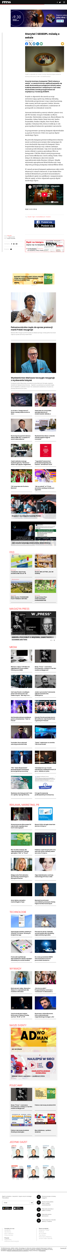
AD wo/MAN (42, 1233)
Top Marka (42, 1235)
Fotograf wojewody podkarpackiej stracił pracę (44, 794)
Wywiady (15, 968)
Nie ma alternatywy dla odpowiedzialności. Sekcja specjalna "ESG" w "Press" (20, 851)
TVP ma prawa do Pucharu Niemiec (20, 487)
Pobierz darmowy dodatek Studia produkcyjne (20, 1131)
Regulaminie (42, 1250)
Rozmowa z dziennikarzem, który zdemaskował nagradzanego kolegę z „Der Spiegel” (44, 1016)
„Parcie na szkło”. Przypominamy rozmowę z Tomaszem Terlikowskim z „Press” (44, 990)
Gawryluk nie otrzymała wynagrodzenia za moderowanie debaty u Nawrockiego (43, 413)
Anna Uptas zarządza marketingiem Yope (18, 901)
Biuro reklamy (9, 1233)
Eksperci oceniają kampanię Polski (26, 516)
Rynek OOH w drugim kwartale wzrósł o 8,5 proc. (45, 825)
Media (13, 647)
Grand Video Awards (45, 1238)
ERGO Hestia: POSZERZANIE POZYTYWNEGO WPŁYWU (19, 598)
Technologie (18, 912)
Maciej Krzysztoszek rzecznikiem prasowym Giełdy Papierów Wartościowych (45, 901)
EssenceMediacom (40, 216)
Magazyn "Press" (44, 1230)
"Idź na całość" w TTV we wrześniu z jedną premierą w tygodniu (44, 488)
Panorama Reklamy (45, 1237)
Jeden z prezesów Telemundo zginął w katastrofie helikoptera (45, 693)
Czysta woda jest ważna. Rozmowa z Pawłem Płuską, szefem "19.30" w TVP (20, 1015)
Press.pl (41, 1232)
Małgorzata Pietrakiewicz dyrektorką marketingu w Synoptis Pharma (19, 876)
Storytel (29, 216)
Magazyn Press (19, 608)
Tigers (33, 216)
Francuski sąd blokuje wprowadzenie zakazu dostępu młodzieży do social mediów (21, 958)
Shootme (48, 216)
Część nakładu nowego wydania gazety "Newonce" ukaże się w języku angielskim (21, 462)
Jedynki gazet (18, 1142)
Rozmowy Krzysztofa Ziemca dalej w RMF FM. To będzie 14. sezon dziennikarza (20, 437)
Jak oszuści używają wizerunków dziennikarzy (31, 543)
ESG (12, 552)
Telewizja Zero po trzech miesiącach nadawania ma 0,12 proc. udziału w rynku (45, 769)
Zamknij (63, 1248)
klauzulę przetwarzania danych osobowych (18, 1250)
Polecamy (16, 1085)
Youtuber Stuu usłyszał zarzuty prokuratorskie (19, 743)
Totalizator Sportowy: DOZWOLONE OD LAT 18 (18, 572)
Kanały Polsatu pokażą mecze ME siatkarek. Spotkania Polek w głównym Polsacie (45, 718)
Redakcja (8, 1230)
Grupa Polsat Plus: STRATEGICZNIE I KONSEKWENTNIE (41, 598)
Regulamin (8, 1239)
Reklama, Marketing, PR (24, 805)
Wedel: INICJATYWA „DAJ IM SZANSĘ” (44, 572)
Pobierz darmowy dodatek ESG (45, 1105)
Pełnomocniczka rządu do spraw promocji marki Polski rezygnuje (32, 328)
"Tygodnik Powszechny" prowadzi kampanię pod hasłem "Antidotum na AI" (43, 462)
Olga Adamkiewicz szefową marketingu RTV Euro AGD (44, 876)
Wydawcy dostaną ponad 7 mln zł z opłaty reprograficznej (21, 794)
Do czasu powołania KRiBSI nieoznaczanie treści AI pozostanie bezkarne (44, 958)
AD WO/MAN (17, 1049)
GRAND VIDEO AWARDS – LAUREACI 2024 (28, 1076)
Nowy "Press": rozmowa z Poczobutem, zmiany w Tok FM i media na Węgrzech (45, 668)
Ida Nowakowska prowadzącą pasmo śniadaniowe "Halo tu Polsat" (21, 718)
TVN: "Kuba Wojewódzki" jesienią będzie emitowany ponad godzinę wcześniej (20, 769)
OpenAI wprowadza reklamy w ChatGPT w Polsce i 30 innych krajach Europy (21, 933)
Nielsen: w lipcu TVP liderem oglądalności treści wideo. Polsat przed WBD (20, 668)
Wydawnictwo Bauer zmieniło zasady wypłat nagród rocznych (45, 437)
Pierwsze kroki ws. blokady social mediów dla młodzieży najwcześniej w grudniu (44, 933)
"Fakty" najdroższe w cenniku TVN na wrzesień (45, 743)
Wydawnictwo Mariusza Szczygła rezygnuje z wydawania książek (33, 379)
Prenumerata (9, 1235)
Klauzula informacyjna (12, 1241)
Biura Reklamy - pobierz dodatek (43, 1131)
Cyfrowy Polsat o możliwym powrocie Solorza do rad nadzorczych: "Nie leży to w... (20, 693)
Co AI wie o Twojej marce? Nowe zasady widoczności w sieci (20, 412)
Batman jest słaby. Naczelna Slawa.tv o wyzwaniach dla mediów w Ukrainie (20, 989)
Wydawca (8, 1232)
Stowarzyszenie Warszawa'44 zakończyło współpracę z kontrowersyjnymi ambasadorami (21, 827)
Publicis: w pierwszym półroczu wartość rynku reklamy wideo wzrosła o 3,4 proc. (45, 851)
